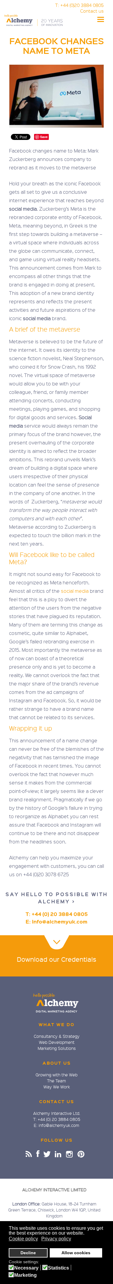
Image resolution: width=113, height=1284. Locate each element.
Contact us (92, 11)
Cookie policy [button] (23, 1238)
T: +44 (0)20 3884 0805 (79, 5)
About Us (56, 1063)
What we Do (56, 1024)
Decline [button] (28, 1252)
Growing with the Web (56, 1074)
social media (75, 591)
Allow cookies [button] (75, 1252)
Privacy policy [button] (56, 1238)
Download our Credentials (56, 959)
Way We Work (56, 1086)
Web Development (56, 1042)
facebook (38, 1154)
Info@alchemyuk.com (59, 921)
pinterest (80, 1154)
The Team (56, 1080)
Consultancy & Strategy (57, 1036)
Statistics (58, 1268)
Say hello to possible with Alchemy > (56, 898)
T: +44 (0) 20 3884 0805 (57, 914)
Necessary (26, 1268)
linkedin (58, 1154)
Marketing (25, 1275)
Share (29, 1154)
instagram (70, 1154)
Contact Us (56, 1101)
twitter (47, 1154)
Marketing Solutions (57, 1048)
